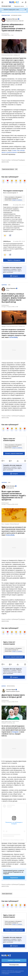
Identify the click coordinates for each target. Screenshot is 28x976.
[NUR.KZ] (14, 2)
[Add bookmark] (25, 461)
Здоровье (4, 284)
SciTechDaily (13, 337)
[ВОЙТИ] (25, 2)
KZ (22, 2)
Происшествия (6, 6)
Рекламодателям (14, 964)
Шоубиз (4, 686)
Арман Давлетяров (7, 893)
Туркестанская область (8, 169)
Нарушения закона (19, 6)
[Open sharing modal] (18, 461)
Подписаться (14, 877)
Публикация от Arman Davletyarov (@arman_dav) (15, 839)
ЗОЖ (9, 284)
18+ (16, 169)
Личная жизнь (11, 686)
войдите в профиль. (17, 199)
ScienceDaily (10, 535)
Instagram (15, 276)
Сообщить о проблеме (14, 960)
